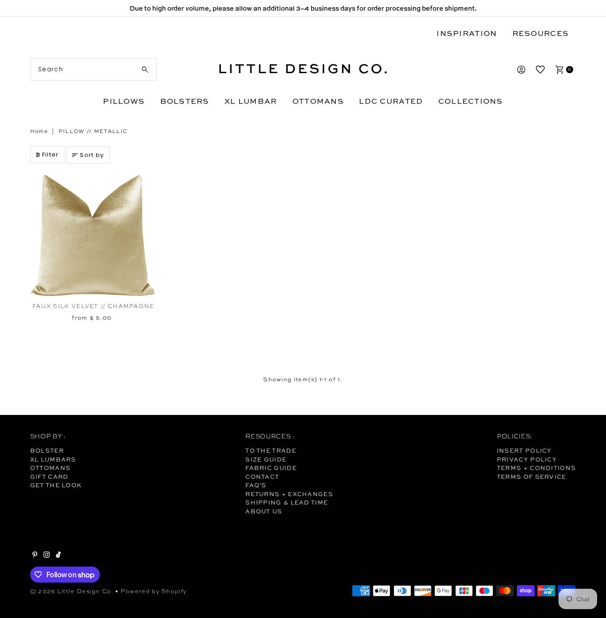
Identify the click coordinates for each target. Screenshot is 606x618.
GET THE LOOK (56, 485)
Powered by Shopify (154, 591)
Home (39, 131)
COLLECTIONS (470, 101)
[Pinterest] (34, 555)
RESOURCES (540, 33)
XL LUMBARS (53, 459)
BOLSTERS (184, 101)
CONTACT (262, 477)
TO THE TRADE (270, 450)
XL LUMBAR (250, 101)
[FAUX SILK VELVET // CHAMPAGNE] (93, 235)
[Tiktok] (58, 555)
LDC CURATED (391, 101)
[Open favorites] (540, 70)
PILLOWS (124, 101)
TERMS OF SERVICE (532, 477)
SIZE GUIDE (266, 459)
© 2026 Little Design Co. (72, 591)
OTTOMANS (318, 101)
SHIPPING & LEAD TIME (286, 502)
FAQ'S (256, 485)
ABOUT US (263, 511)
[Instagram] (46, 555)
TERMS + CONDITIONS (536, 468)
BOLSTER (47, 450)
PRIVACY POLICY (527, 459)
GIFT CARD (49, 477)
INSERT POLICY (524, 450)
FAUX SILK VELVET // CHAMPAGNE (93, 306)
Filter (50, 154)
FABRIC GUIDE (271, 468)
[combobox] (94, 70)
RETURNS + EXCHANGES (289, 494)
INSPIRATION (467, 33)
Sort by (92, 155)
